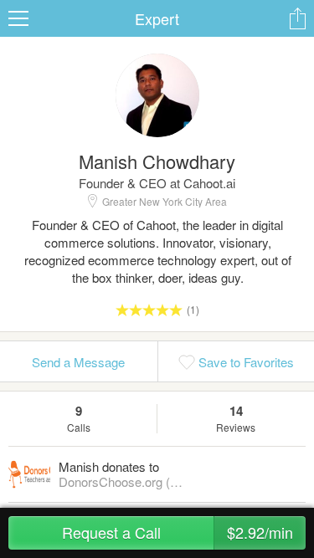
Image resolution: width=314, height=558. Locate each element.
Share (297, 18)
